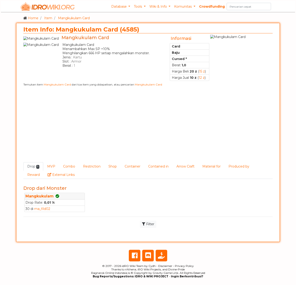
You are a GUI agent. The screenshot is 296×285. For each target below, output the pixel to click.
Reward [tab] (33, 175)
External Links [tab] (65, 174)
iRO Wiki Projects (149, 269)
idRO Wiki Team (133, 266)
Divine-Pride (176, 269)
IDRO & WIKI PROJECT (151, 276)
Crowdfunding (212, 6)
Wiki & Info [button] (158, 6)
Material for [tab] (211, 166)
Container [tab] (132, 166)
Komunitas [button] (183, 6)
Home (33, 18)
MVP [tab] (51, 166)
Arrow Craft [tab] (185, 166)
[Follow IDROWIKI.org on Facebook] (134, 255)
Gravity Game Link (165, 273)
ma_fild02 (42, 209)
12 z (202, 78)
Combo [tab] (69, 166)
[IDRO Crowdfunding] (161, 255)
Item (48, 18)
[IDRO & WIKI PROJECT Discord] (148, 255)
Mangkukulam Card (74, 18)
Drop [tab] (32, 166)
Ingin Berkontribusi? (187, 276)
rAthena (130, 269)
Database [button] (119, 6)
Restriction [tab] (92, 166)
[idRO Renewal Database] (48, 6)
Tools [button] (138, 6)
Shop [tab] (112, 166)
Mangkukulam (39, 196)
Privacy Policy (184, 266)
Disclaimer (165, 266)
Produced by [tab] (238, 166)
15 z (202, 71)
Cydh (152, 266)
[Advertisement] (148, 124)
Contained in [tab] (158, 166)
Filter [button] (149, 224)
